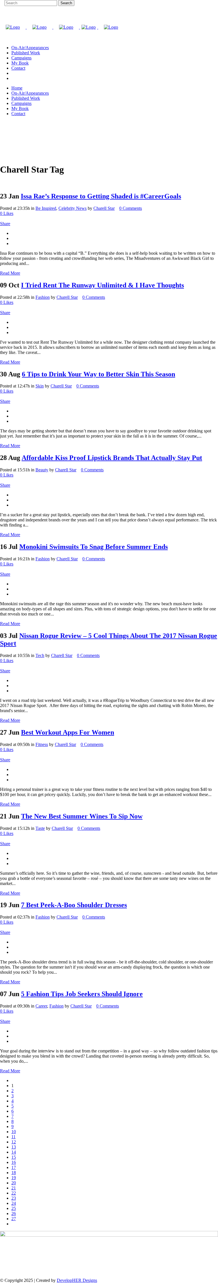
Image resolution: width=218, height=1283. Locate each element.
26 (13, 1213)
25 (13, 1208)
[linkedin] (13, 78)
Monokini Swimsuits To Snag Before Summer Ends (93, 546)
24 (13, 1203)
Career (41, 1006)
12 (13, 1141)
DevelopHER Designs (77, 1280)
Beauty (41, 469)
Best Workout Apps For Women (67, 732)
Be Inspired (45, 208)
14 (13, 1152)
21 (13, 1187)
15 (13, 1157)
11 (13, 1136)
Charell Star (104, 208)
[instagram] (13, 73)
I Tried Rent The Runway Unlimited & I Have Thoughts (102, 285)
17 (13, 1167)
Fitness (41, 744)
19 (13, 1177)
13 (13, 1147)
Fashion (42, 297)
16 (13, 1162)
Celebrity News (72, 208)
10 (13, 1131)
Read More (10, 273)
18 (13, 1172)
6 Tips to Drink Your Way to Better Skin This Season (98, 374)
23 (13, 1198)
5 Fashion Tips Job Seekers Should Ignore (82, 994)
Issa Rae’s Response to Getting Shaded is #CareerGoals (101, 196)
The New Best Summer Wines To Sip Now (81, 816)
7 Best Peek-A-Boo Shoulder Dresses (74, 905)
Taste (40, 828)
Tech (39, 655)
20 (13, 1182)
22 (13, 1193)
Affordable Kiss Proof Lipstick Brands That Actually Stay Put (112, 457)
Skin (39, 386)
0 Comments (130, 208)
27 (13, 1218)
